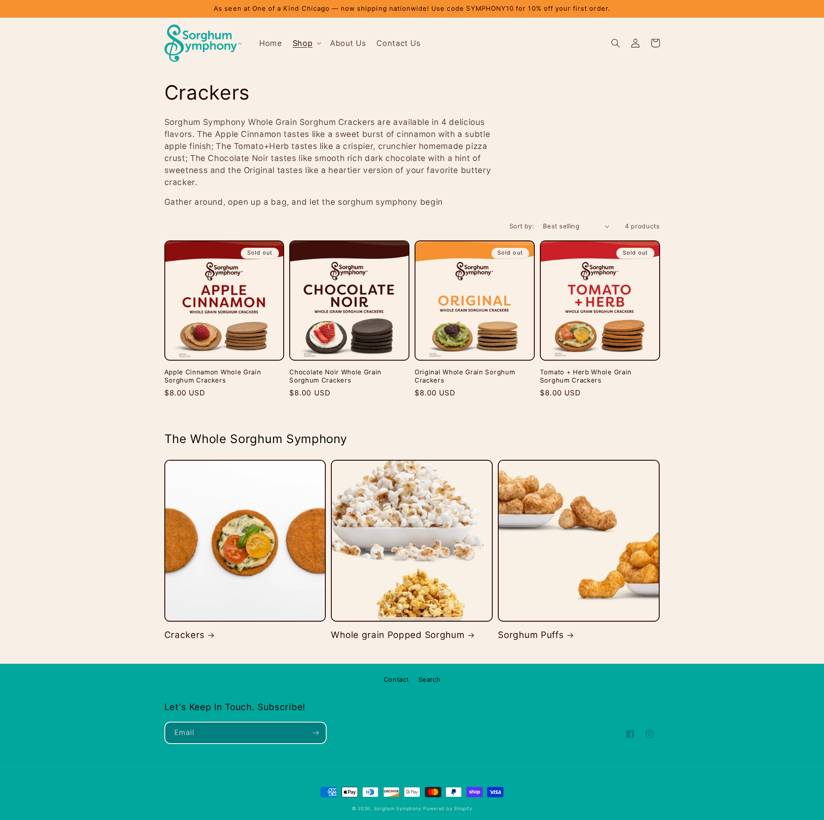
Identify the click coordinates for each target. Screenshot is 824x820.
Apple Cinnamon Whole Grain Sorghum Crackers (212, 376)
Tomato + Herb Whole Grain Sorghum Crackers (586, 376)
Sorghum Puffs (530, 634)
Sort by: (521, 226)
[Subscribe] (315, 733)
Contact (396, 679)
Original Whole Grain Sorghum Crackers (465, 376)
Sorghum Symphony (397, 808)
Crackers (184, 634)
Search (429, 679)
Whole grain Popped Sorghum (397, 634)
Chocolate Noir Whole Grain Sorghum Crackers (335, 376)
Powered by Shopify (447, 808)
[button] (305, 43)
